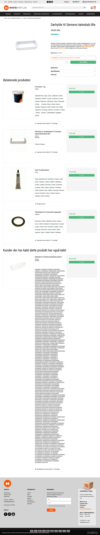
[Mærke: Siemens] (55, 38)
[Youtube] (52, 2)
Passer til (53, 74)
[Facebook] (48, 2)
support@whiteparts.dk (9, 501)
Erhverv (81, 14)
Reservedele (27, 14)
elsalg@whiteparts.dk (85, 522)
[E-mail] (60, 502)
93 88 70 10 (84, 520)
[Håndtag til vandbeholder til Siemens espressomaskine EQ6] (18, 146)
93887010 (8, 500)
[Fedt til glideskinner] (18, 184)
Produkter (17, 14)
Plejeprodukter (57, 14)
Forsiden (8, 14)
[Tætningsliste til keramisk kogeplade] (18, 226)
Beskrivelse (54, 68)
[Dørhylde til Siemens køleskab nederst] (18, 271)
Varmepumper (90, 14)
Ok (92, 532)
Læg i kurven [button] (83, 62)
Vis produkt (81, 91)
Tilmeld (51, 510)
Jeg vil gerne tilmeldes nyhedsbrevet (59, 506)
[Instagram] (50, 2)
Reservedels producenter (41, 14)
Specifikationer (55, 71)
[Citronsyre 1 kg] (18, 101)
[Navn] (60, 499)
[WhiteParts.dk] (15, 7)
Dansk (67, 2)
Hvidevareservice (70, 14)
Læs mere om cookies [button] (44, 532)
